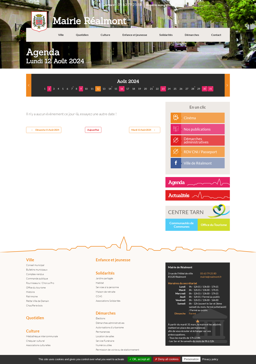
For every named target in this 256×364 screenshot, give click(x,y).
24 (169, 88)
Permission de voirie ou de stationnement (117, 349)
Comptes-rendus (35, 274)
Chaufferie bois (34, 305)
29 (198, 88)
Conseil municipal (35, 265)
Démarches (192, 34)
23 (163, 88)
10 (86, 88)
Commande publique (37, 278)
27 (186, 88)
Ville (61, 34)
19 (139, 88)
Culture (105, 34)
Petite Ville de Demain (37, 300)
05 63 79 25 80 (130, 4)
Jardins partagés (104, 278)
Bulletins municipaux (36, 269)
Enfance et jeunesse (134, 34)
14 (109, 88)
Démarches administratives (110, 322)
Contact (216, 34)
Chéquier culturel (35, 340)
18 (133, 88)
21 (151, 88)
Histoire (30, 291)
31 (210, 88)
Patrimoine (32, 296)
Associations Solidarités (108, 300)
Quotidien (82, 34)
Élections (100, 318)
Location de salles (105, 336)
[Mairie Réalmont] (79, 4)
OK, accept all (141, 359)
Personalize (191, 359)
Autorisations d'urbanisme (110, 327)
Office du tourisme (36, 287)
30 (204, 88)
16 (121, 88)
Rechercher (226, 5)
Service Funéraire (105, 340)
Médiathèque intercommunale (42, 336)
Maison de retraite (105, 291)
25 (175, 88)
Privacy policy (210, 359)
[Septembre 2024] (227, 85)
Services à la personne (107, 287)
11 (92, 88)
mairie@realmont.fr (211, 276)
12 (98, 88)
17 (127, 88)
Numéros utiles (104, 345)
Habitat (100, 282)
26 (181, 88)
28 (192, 88)
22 (157, 88)
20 (145, 88)
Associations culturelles (38, 345)
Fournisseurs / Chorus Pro (40, 282)
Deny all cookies (168, 359)
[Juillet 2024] (28, 85)
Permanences (103, 331)
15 (115, 88)
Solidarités (166, 34)
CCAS (99, 296)
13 (104, 88)
